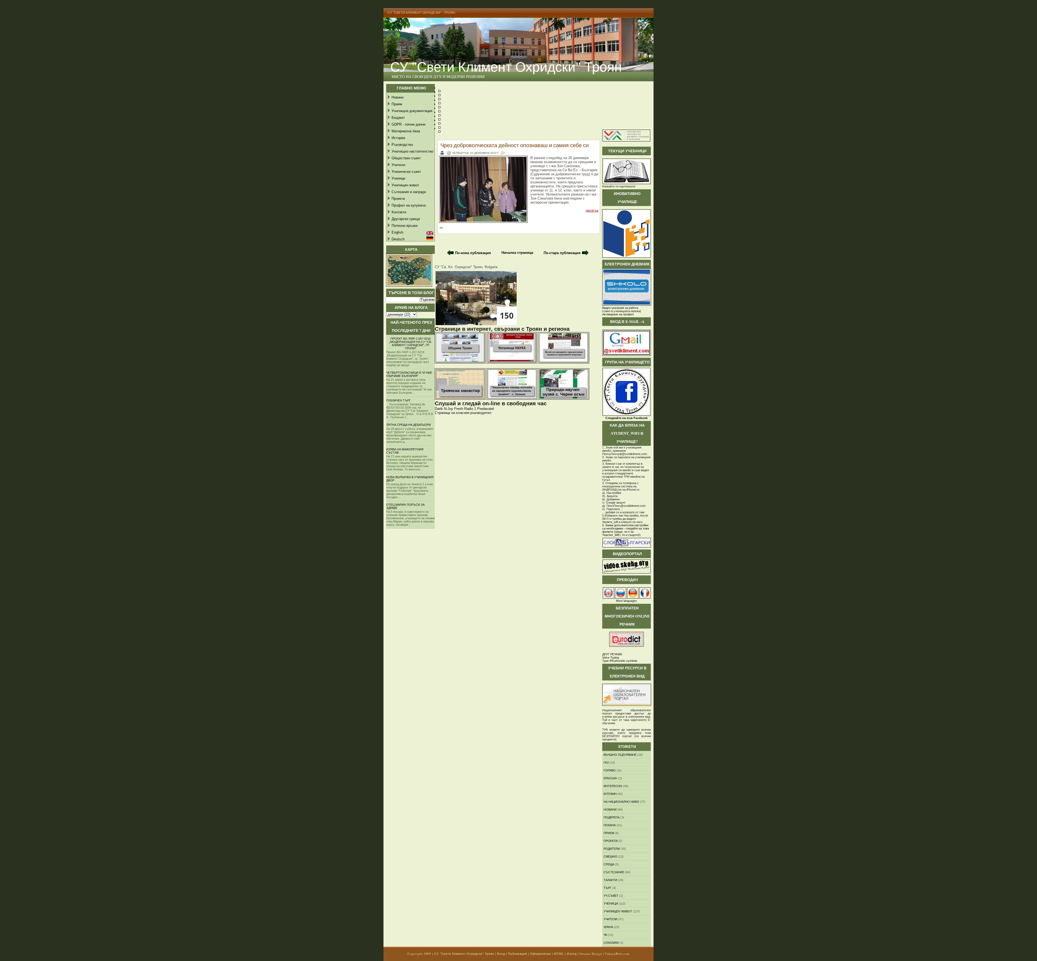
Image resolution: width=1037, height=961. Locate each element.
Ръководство (402, 145)
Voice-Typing (610, 657)
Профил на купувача (409, 205)
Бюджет (398, 118)
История (398, 138)
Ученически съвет (406, 172)
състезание (614, 872)
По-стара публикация (562, 253)
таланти (610, 880)
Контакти (399, 212)
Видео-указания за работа (620, 307)
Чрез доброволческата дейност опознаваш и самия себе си (514, 145)
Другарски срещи (406, 219)
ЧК (605, 934)
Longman (611, 942)
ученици (611, 903)
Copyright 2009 (419, 954)
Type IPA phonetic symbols (619, 660)
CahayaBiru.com (617, 954)
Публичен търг (398, 400)
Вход (501, 954)
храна (608, 927)
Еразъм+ (610, 778)
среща (609, 864)
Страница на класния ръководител (463, 413)
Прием (397, 104)
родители (612, 848)
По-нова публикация (473, 253)
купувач (610, 793)
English (397, 232)
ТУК (605, 729)
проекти (611, 840)
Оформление (540, 954)
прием (609, 833)
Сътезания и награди (409, 192)
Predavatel (485, 409)
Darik (439, 409)
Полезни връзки (405, 226)
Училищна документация (412, 111)
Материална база (406, 131)
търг (607, 887)
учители (610, 919)
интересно (613, 786)
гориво (610, 770)
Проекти (398, 199)
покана (610, 825)
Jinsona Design (591, 954)
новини (610, 809)
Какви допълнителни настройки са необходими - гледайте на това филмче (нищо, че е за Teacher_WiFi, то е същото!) (625, 530)
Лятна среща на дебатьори (408, 424)
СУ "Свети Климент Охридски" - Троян (421, 13)
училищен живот (618, 911)
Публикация (517, 954)
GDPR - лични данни (408, 124)
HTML (559, 954)
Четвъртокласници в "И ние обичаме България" (409, 374)
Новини (397, 97)
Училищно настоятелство (412, 151)
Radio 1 (470, 409)
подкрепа (611, 817)
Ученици (398, 178)
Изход (572, 954)
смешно (610, 856)
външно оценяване (620, 754)
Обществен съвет (406, 158)
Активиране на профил (618, 314)
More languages (626, 600)
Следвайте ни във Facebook (626, 418)
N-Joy (448, 409)
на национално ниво (621, 801)
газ (606, 762)
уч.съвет (611, 895)
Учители (398, 165)
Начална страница (517, 253)
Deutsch (398, 239)
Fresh (458, 409)
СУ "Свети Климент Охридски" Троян (506, 66)
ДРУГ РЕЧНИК (612, 654)
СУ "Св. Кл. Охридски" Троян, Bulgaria (466, 267)
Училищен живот (405, 185)
